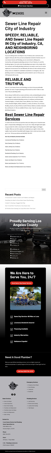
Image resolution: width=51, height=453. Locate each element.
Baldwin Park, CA (16, 236)
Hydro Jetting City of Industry (12, 146)
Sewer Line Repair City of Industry (13, 160)
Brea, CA (14, 239)
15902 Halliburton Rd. (7, 426)
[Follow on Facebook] (12, 394)
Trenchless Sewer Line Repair (10, 410)
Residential (30, 391)
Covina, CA (15, 256)
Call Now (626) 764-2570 (25, 371)
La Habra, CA (15, 245)
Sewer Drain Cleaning (8, 405)
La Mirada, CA (15, 249)
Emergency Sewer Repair (33, 385)
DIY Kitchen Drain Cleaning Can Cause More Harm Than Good (20, 208)
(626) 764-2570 (25, 3)
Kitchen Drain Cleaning (33, 403)
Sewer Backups (31, 387)
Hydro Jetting (7, 414)
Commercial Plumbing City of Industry (14, 140)
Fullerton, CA (15, 243)
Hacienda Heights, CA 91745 (8, 428)
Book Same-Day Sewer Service (21, 283)
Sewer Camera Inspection (11, 156)
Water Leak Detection (10, 163)
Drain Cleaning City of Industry (12, 143)
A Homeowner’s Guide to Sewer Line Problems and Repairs (19, 197)
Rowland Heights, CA (17, 251)
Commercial (30, 389)
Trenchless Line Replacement (10, 408)
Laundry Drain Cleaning (33, 405)
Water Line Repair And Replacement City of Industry (18, 166)
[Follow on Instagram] (15, 394)
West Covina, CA (16, 253)
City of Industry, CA (17, 241)
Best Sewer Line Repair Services (24, 116)
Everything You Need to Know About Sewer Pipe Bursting (19, 200)
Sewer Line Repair (8, 401)
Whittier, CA (15, 258)
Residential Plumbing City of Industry (14, 153)
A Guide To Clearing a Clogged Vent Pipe (15, 203)
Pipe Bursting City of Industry (12, 150)
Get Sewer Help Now (26, 6)
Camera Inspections (8, 403)
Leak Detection (31, 401)
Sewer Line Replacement (9, 412)
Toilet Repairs (31, 408)
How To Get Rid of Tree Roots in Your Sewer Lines (17, 206)
